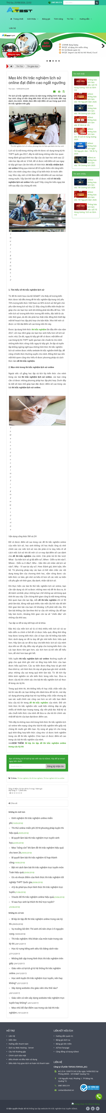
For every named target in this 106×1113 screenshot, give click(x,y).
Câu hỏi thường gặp (17, 1051)
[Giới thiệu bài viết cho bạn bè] (54, 91)
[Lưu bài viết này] (64, 91)
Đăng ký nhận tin (55, 766)
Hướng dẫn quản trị (64, 1036)
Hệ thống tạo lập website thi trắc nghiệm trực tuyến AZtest (51, 1108)
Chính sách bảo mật (17, 1055)
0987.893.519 (56, 2)
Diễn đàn (13, 1040)
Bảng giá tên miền (64, 1044)
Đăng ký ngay (14, 54)
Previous (3, 45)
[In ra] (59, 91)
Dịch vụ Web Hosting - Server (21, 1047)
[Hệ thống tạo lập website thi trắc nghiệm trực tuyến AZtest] (19, 9)
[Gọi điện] (99, 1097)
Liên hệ (12, 1036)
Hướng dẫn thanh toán (18, 1044)
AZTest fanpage (62, 1047)
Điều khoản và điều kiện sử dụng (23, 1059)
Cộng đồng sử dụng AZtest (67, 1051)
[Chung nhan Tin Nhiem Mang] (86, 1103)
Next (102, 45)
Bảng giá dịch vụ (63, 1040)
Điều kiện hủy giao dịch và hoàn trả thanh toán (29, 1063)
